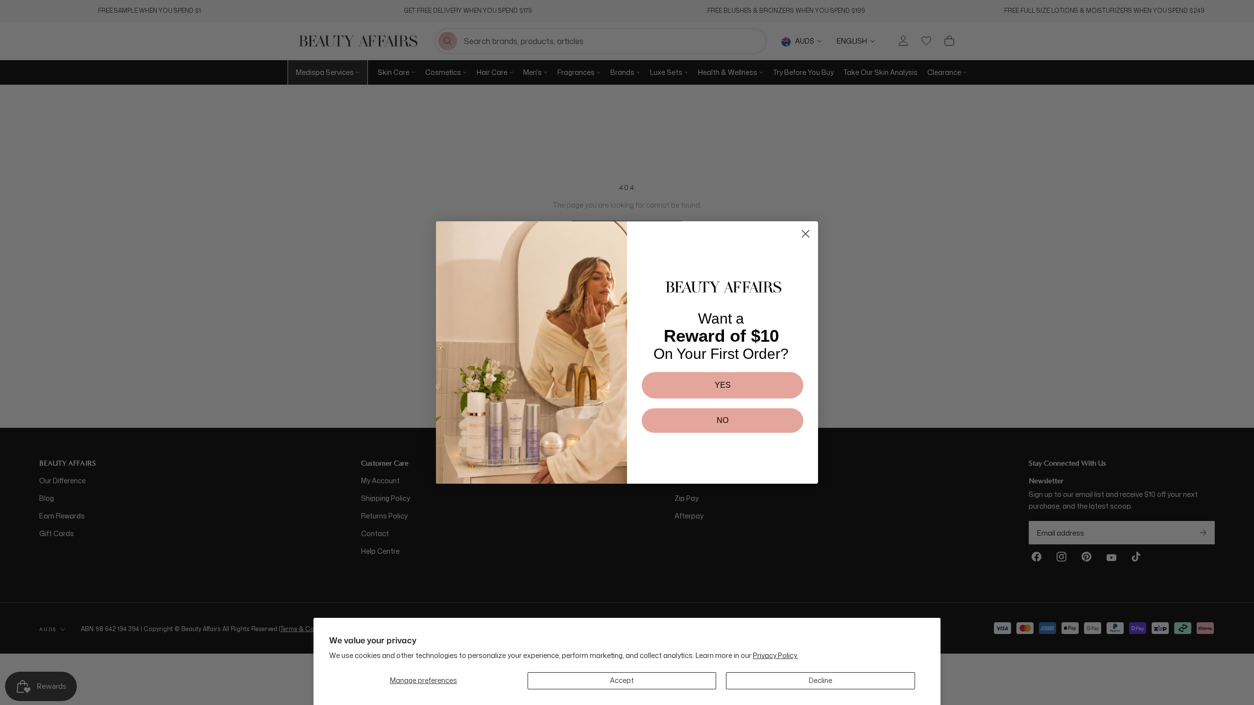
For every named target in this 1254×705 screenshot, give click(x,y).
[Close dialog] (805, 233)
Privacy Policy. (775, 655)
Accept (622, 680)
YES (723, 385)
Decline (820, 680)
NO (722, 420)
